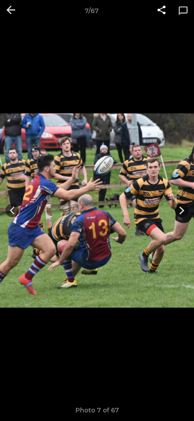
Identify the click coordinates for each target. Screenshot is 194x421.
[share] (161, 11)
